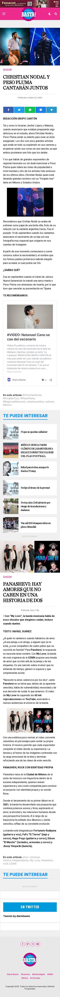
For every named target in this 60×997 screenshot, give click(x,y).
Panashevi (47, 860)
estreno (50, 401)
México (25, 978)
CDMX (50, 974)
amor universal (31, 857)
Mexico (7, 405)
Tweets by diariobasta (16, 916)
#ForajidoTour (11, 398)
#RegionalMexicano (14, 401)
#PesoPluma (27, 398)
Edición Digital (38, 974)
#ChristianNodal (32, 395)
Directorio (25, 974)
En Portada (35, 978)
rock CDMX (9, 863)
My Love (35, 860)
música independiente (15, 860)
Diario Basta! (13, 974)
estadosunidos (35, 401)
